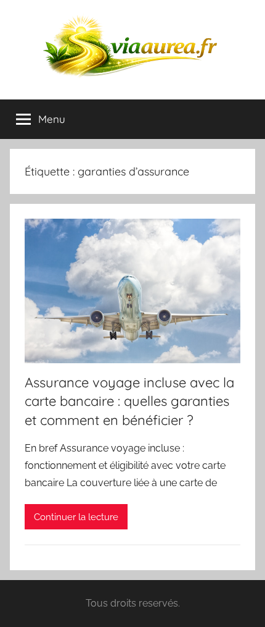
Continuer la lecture (76, 517)
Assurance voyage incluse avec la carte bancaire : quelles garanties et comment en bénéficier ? (129, 401)
